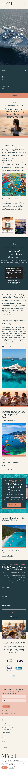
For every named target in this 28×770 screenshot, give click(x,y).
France (4, 459)
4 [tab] (10, 346)
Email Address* (7, 605)
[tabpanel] (14, 332)
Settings (11, 767)
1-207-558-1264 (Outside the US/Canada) (10, 713)
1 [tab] (3, 346)
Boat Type (5, 86)
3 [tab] (8, 346)
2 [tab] (5, 346)
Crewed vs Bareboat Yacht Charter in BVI (14, 551)
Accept (4, 767)
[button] (24, 4)
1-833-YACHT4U (5, 710)
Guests (4, 77)
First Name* (6, 587)
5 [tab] (12, 346)
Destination (6, 68)
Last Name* (5, 596)
